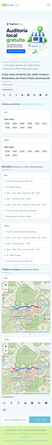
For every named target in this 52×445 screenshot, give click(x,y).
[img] (26, 307)
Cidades (24, 62)
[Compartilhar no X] (16, 95)
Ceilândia (35, 62)
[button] (6, 285)
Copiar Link (40, 420)
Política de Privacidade (13, 434)
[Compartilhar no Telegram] (28, 95)
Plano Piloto (36, 104)
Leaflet (17, 331)
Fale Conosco (41, 434)
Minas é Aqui (9, 441)
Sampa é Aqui (20, 441)
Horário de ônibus (10, 62)
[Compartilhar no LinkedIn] (34, 95)
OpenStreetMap (43, 331)
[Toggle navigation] (48, 5)
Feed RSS (26, 437)
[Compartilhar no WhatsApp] (4, 95)
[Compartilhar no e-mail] (40, 95)
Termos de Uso (29, 434)
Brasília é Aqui (42, 441)
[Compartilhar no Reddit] (22, 95)
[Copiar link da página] (46, 95)
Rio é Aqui (32, 441)
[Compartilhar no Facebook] (10, 95)
